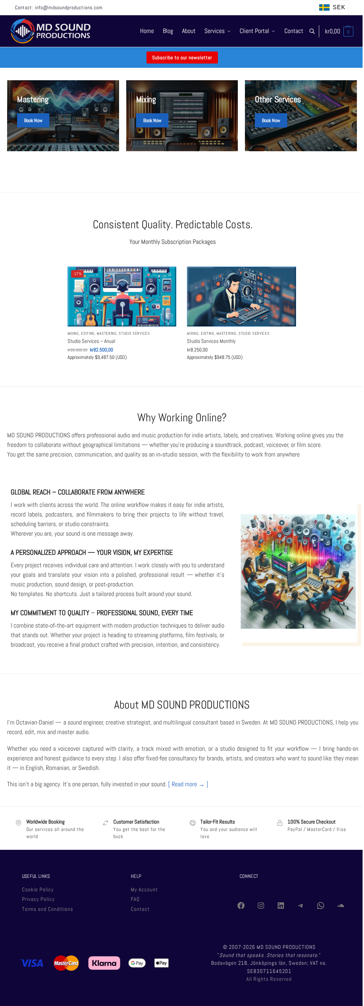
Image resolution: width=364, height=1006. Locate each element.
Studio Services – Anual (91, 341)
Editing (88, 333)
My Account (144, 889)
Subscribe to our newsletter (182, 57)
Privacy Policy (38, 899)
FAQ (135, 899)
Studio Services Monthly (211, 341)
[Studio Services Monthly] (241, 297)
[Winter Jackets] (301, 115)
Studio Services (134, 333)
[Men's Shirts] (63, 115)
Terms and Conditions (47, 909)
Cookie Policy (38, 889)
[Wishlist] (165, 277)
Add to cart (122, 372)
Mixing (73, 333)
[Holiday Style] (182, 115)
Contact (140, 909)
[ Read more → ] (188, 784)
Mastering (106, 333)
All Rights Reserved (269, 978)
